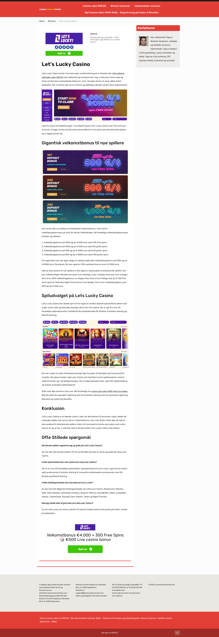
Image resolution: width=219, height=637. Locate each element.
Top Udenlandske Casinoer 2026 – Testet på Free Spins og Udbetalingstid (104, 618)
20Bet (54, 621)
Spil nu (62, 53)
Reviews (52, 21)
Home (42, 21)
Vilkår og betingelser (84, 596)
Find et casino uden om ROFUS (54, 618)
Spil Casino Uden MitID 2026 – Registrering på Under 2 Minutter (122, 12)
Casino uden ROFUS (94, 6)
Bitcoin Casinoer (120, 6)
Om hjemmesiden (100, 596)
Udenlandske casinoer (148, 6)
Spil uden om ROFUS (109, 633)
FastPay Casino (165, 618)
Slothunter (45, 621)
